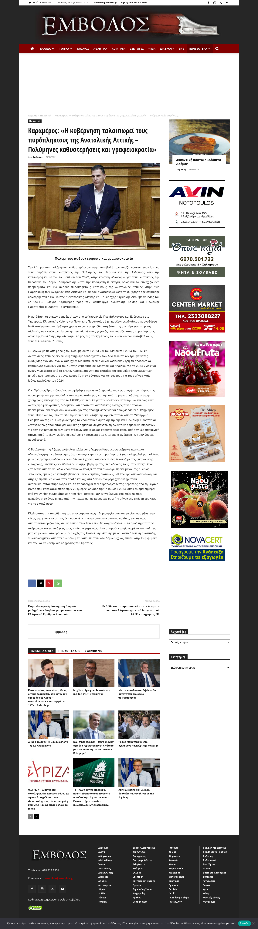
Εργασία (137, 885)
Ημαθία (137, 897)
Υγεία (151, 48)
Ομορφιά (173, 885)
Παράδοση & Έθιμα (179, 897)
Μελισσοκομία (177, 876)
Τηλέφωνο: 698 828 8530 (133, 2)
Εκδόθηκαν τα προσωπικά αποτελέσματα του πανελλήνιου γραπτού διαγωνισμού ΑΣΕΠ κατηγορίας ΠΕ (131, 610)
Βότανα (102, 897)
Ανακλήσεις (104, 868)
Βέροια (102, 889)
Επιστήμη (138, 876)
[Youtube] (227, 2)
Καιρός (172, 852)
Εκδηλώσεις (139, 864)
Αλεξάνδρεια (105, 860)
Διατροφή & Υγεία (142, 860)
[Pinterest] (49, 583)
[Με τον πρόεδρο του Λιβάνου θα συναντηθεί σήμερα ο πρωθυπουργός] (139, 673)
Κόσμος (83, 48)
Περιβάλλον (175, 901)
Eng (181, 48)
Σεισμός (207, 868)
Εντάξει (244, 923)
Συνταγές (137, 48)
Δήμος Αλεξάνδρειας (144, 847)
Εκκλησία (138, 868)
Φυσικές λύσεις (211, 897)
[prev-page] (30, 816)
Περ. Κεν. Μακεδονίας (214, 847)
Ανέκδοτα (103, 876)
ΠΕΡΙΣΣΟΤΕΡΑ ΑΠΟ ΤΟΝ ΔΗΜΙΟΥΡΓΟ (80, 651)
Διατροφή (167, 48)
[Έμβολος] (129, 24)
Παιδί (172, 893)
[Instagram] (214, 2)
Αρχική (32, 115)
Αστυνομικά (104, 885)
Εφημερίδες (139, 893)
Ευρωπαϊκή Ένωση (142, 889)
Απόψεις (102, 881)
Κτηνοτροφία (176, 868)
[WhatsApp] (58, 583)
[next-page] (36, 816)
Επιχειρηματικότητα (144, 881)
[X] (221, 2)
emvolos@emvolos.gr (105, 2)
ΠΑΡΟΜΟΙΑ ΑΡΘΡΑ (41, 651)
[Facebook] (208, 2)
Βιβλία (102, 893)
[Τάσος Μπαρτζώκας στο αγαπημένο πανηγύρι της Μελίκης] (139, 724)
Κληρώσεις (174, 856)
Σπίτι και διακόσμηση (214, 872)
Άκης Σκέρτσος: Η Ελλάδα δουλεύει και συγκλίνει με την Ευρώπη (136, 793)
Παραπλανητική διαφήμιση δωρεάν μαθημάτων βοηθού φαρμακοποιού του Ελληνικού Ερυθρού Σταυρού (55, 610)
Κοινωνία (118, 48)
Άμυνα (101, 864)
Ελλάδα (45, 48)
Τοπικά (64, 48)
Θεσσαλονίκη (140, 901)
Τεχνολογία (209, 881)
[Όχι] (253, 923)
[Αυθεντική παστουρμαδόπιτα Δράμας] (199, 141)
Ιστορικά (173, 847)
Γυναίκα (102, 901)
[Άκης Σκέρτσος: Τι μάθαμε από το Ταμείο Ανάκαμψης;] (48, 724)
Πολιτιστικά (209, 860)
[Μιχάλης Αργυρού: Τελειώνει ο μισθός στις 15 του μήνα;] (93, 673)
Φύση (206, 893)
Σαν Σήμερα (209, 864)
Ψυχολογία (209, 901)
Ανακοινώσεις (105, 872)
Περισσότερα (198, 48)
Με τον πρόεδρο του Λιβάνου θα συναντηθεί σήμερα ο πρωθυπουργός (137, 694)
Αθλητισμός (104, 856)
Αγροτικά (103, 847)
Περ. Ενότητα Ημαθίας (215, 852)
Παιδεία (173, 889)
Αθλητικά (100, 48)
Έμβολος (38, 156)
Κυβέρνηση (174, 872)
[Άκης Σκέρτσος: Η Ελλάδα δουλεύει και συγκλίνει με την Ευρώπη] (139, 772)
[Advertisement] (129, 85)
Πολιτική (45, 115)
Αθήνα (101, 852)
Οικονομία (174, 881)
